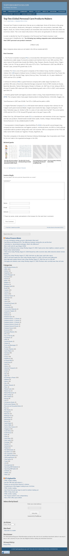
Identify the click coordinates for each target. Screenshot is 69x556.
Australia (6, 277)
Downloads (23, 11)
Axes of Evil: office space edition (13, 497)
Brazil (5, 288)
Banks (6, 280)
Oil (5, 400)
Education (53, 11)
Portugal (6, 412)
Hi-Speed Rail (8, 360)
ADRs (5, 269)
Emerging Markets (9, 332)
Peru (5, 408)
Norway (6, 398)
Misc (5, 383)
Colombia (6, 305)
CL (24, 105)
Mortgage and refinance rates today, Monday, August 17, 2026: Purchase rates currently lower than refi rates (34, 261)
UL (14, 71)
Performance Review (9, 404)
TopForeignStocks (12, 168)
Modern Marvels (8, 385)
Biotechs (6, 284)
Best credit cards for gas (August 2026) (15, 246)
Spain (5, 434)
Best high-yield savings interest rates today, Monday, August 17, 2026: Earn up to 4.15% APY (29, 259)
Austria (6, 278)
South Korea (7, 432)
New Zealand (7, 396)
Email (5, 207)
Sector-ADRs (7, 425)
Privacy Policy (7, 544)
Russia (6, 421)
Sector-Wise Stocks (9, 427)
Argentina (7, 273)
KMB (5, 97)
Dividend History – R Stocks (11, 322)
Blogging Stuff (8, 286)
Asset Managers (8, 275)
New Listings (7, 394)
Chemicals (7, 297)
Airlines (6, 271)
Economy (6, 330)
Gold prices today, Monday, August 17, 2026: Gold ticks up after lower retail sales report (28, 255)
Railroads (6, 413)
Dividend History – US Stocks (11, 14)
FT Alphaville (10, 478)
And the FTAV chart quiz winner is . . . (14, 482)
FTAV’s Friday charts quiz (11, 492)
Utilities (6, 472)
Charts (6, 294)
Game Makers (8, 351)
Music (5, 387)
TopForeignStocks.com (16, 5)
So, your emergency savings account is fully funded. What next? (21, 240)
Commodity (7, 307)
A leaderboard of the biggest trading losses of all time (19, 486)
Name (5, 203)
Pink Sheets (7, 410)
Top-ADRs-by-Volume (10, 455)
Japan (5, 375)
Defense (6, 313)
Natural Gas (7, 391)
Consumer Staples (9, 311)
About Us (45, 11)
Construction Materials (10, 309)
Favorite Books (8, 341)
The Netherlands (8, 450)
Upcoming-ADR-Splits (10, 469)
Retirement (7, 419)
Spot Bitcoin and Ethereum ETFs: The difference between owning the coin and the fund (27, 242)
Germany (6, 353)
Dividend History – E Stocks (11, 320)
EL (30, 116)
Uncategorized (8, 465)
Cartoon (6, 292)
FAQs (5, 339)
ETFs (5, 334)
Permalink (24, 168)
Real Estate (7, 417)
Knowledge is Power (10, 377)
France (6, 347)
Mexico (6, 381)
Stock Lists (61, 11)
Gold (5, 355)
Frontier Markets (9, 349)
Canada (6, 290)
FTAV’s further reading (10, 480)
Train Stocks (7, 459)
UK (5, 463)
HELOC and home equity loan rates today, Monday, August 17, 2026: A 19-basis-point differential (30, 257)
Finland (6, 343)
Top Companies (8, 453)
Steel (5, 436)
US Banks (7, 471)
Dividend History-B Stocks (11, 326)
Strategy (6, 442)
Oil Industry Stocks (9, 402)
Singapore (7, 429)
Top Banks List (8, 451)
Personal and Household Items (12, 406)
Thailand (6, 448)
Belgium (6, 282)
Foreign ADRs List (13, 11)
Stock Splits (7, 440)
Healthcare (7, 358)
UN (13, 73)
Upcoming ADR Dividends (11, 467)
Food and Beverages (10, 345)
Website (6, 212)
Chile (5, 299)
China (5, 301)
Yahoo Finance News (13, 238)
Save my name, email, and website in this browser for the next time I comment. (29, 216)
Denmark (6, 315)
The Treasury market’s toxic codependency (16, 496)
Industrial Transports (10, 368)
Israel (5, 372)
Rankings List (8, 415)
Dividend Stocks (8, 328)
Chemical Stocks (8, 296)
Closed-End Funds (9, 303)
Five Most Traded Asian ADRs (12, 227)
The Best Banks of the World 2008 (55, 227)
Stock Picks (7, 438)
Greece (6, 356)
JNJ (19, 82)
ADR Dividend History (10, 267)
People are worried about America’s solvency (16, 484)
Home (4, 11)
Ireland (6, 370)
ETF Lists (38, 11)
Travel (6, 461)
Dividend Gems (8, 316)
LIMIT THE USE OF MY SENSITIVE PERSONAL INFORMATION (42, 549)
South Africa (7, 431)
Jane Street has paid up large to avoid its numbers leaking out (21, 490)
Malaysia (6, 379)
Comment (19, 168)
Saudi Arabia (7, 423)
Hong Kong (7, 362)
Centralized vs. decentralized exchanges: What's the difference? (21, 244)
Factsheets (7, 337)
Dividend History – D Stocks (11, 318)
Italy (5, 374)
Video (6, 474)
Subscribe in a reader (10, 530)
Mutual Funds (8, 389)
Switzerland (7, 446)
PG (26, 58)
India (5, 364)
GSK (39, 125)
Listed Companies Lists (28, 14)
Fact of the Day (8, 335)
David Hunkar (11, 21)
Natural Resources (9, 393)
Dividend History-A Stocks (11, 324)
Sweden (6, 444)
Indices (31, 11)
